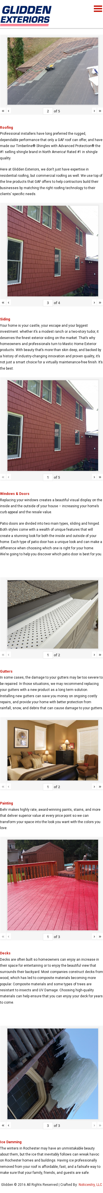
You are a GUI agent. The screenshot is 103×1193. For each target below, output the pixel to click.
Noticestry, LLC (90, 1185)
